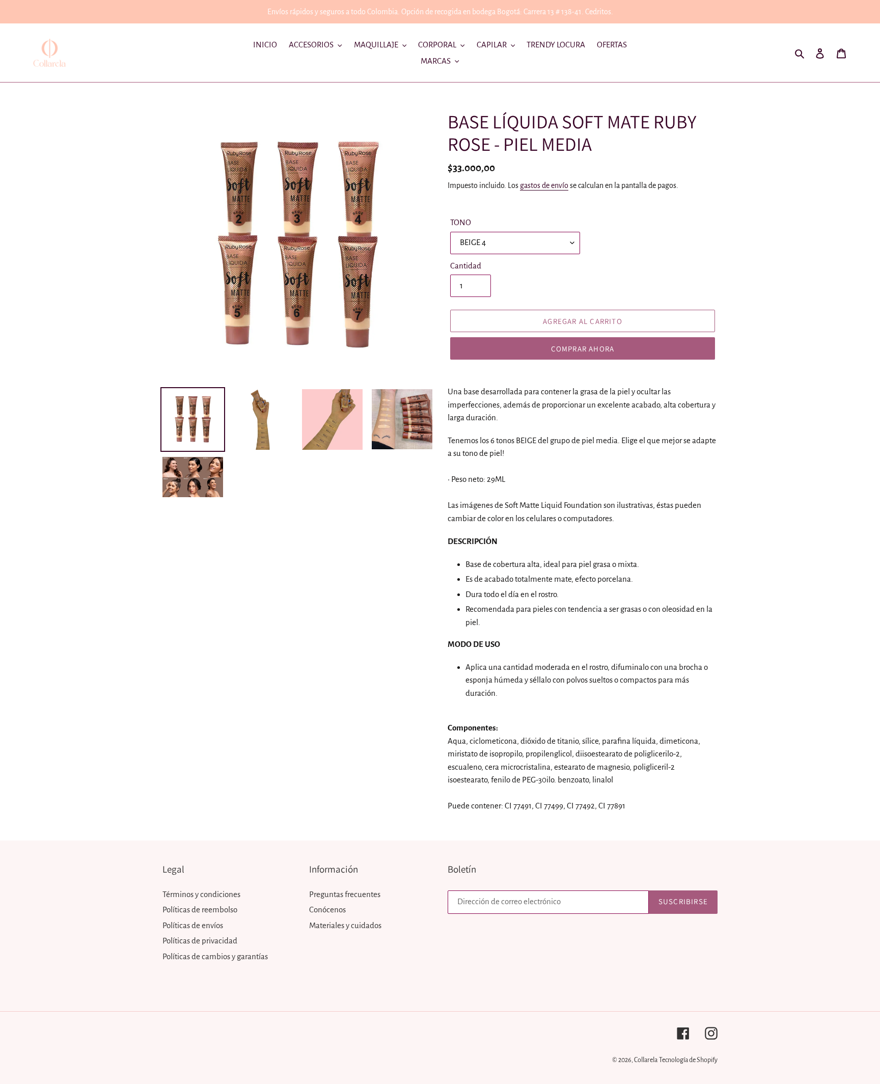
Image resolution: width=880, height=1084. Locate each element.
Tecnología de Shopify (688, 1060)
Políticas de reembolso (199, 909)
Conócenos (327, 909)
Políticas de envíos (192, 925)
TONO (460, 222)
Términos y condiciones (201, 894)
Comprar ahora (583, 349)
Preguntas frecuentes (344, 894)
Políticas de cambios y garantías (215, 956)
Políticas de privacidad (199, 940)
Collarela (645, 1060)
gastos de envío (544, 185)
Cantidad (465, 265)
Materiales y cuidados (345, 925)
